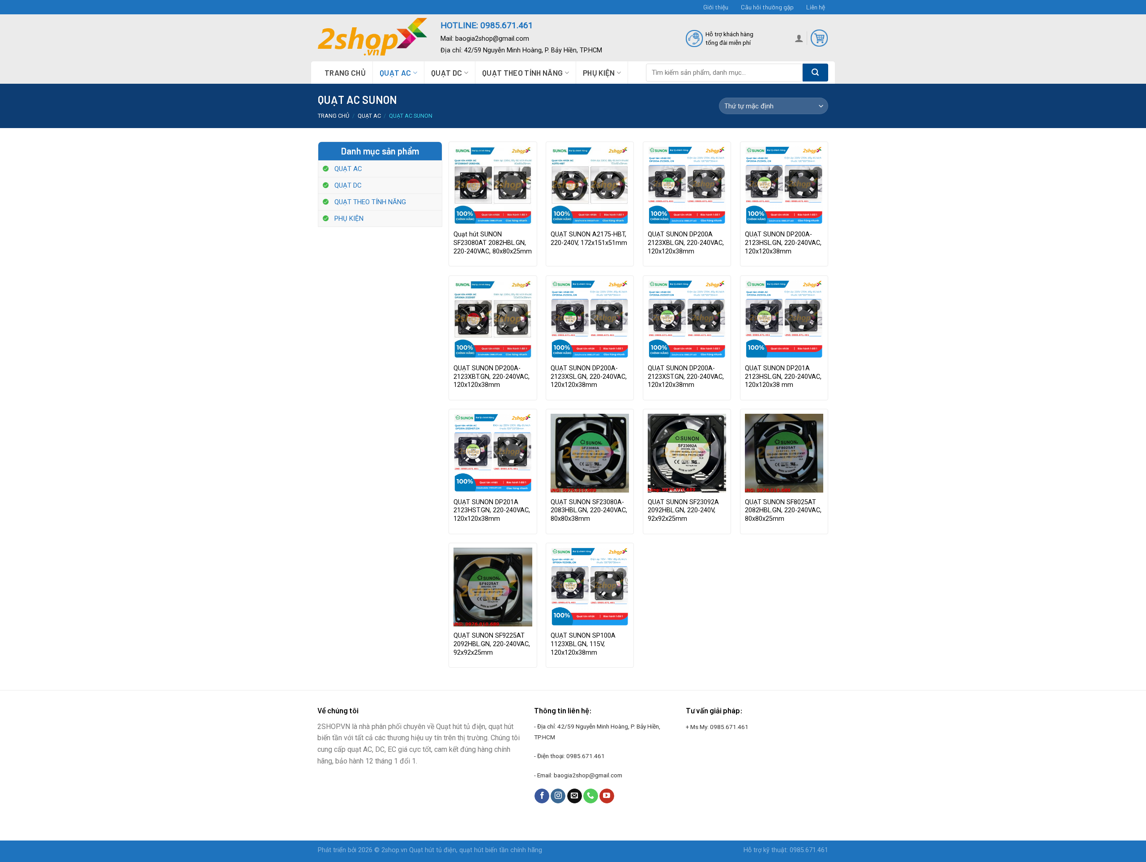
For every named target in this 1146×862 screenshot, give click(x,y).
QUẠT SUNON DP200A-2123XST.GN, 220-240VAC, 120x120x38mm (686, 377)
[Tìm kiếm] (815, 72)
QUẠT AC (395, 72)
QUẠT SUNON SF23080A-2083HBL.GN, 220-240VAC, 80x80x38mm (589, 510)
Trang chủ (345, 72)
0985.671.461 (585, 755)
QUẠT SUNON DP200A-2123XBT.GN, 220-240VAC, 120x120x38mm (491, 377)
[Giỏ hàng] (819, 38)
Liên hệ (815, 7)
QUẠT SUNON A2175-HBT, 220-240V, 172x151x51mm (589, 239)
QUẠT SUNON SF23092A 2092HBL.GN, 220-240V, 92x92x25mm (683, 510)
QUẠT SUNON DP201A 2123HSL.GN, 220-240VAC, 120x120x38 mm (783, 377)
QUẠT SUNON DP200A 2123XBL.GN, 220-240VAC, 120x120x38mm (686, 243)
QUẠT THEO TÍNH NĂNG (522, 72)
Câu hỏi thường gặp (767, 7)
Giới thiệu (715, 7)
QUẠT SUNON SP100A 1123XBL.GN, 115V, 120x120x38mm (583, 644)
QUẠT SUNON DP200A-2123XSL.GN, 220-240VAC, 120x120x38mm (589, 377)
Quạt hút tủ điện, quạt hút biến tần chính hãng (475, 850)
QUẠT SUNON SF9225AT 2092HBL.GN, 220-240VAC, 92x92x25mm (491, 644)
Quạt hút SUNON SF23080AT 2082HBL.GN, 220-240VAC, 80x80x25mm (492, 243)
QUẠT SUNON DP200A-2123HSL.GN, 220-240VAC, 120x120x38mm (783, 243)
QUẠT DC (446, 72)
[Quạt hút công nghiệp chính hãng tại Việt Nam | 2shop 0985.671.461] (372, 38)
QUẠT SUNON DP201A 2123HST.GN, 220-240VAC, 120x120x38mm (491, 510)
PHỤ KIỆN (599, 72)
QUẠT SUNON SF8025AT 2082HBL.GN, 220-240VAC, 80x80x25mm (783, 510)
